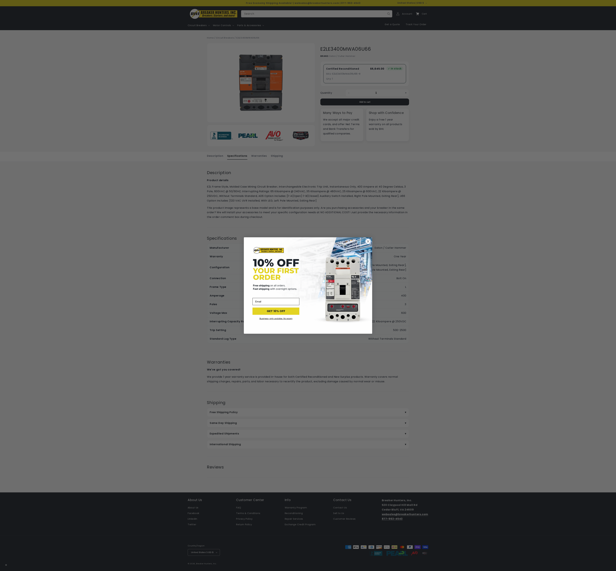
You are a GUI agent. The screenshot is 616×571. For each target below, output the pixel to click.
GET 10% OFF (276, 311)
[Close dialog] (368, 241)
